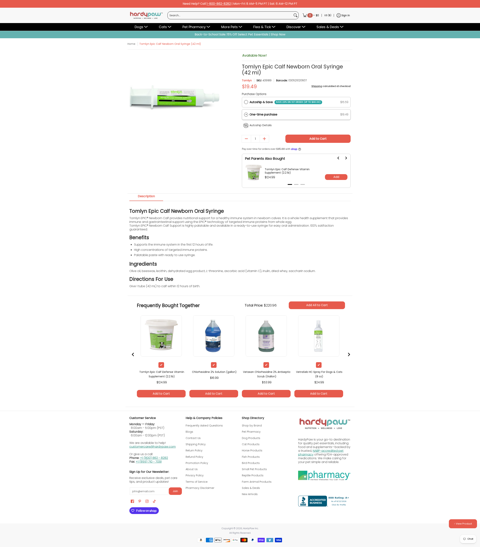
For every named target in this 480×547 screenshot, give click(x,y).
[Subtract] (246, 139)
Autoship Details (261, 125)
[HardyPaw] (146, 15)
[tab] (290, 184)
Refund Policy (194, 457)
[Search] (295, 15)
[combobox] (230, 15)
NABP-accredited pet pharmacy (321, 453)
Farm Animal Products (257, 482)
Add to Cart (318, 138)
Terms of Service (197, 482)
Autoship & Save (285, 102)
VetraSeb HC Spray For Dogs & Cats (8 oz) (319, 374)
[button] (296, 114)
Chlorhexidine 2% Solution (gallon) (214, 372)
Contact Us (193, 438)
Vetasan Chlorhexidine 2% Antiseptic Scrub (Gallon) (267, 374)
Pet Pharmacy (251, 432)
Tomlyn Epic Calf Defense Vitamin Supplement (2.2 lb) (287, 171)
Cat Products (251, 444)
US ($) (327, 15)
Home (131, 44)
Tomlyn (247, 80)
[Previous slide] (133, 354)
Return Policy (194, 450)
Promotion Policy (197, 463)
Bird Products (251, 463)
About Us (192, 469)
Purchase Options (254, 94)
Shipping (316, 86)
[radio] (246, 102)
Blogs (189, 432)
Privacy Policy (195, 475)
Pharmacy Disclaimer (200, 488)
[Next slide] (343, 158)
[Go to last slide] (336, 158)
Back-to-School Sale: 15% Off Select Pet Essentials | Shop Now (240, 34)
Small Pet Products (254, 469)
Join (175, 491)
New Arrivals (250, 494)
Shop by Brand (252, 425)
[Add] (264, 139)
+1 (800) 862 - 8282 (154, 458)
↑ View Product (463, 523)
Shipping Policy (196, 444)
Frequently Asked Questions (204, 425)
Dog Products (251, 438)
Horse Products (252, 450)
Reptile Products (252, 475)
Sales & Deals (251, 488)
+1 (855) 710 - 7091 (149, 461)
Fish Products (251, 457)
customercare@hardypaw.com (152, 446)
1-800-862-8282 (219, 4)
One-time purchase (263, 114)
